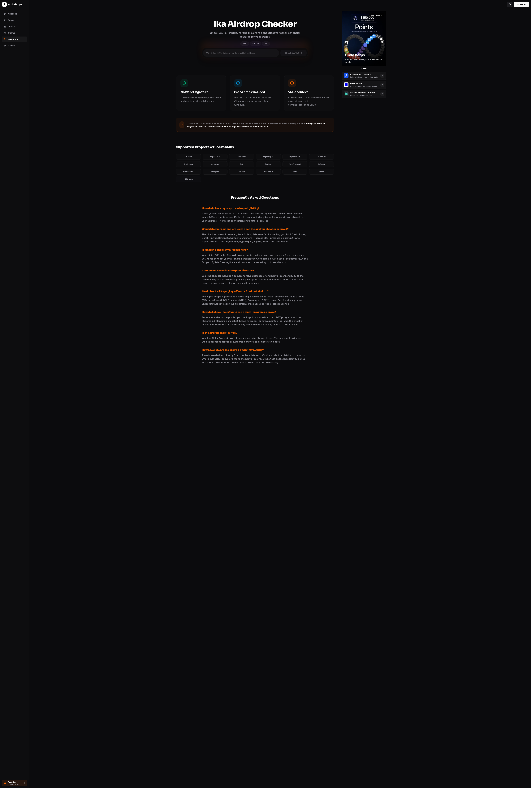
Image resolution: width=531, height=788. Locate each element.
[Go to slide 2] (364, 68)
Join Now (521, 4)
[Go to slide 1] (361, 68)
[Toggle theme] (509, 4)
